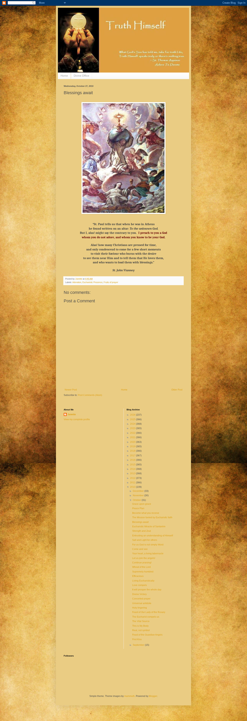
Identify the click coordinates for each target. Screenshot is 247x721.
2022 (133, 433)
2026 (133, 414)
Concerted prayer (141, 598)
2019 (133, 446)
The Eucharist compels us (145, 616)
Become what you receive (145, 513)
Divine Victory (139, 594)
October (137, 500)
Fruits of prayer (111, 282)
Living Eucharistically (143, 580)
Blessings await (140, 522)
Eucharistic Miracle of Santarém (148, 526)
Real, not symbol (141, 630)
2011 (133, 482)
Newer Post (71, 389)
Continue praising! (141, 562)
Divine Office (81, 75)
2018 (133, 451)
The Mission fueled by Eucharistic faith (152, 517)
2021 (133, 437)
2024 (133, 424)
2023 (133, 428)
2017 (133, 455)
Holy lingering (139, 607)
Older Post (176, 389)
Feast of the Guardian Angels (147, 634)
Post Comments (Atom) (90, 395)
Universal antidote (141, 603)
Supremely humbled (142, 571)
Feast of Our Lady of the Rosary (148, 612)
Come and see (140, 549)
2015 (133, 464)
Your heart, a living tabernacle (147, 553)
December (138, 491)
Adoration (76, 282)
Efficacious (138, 576)
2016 (133, 460)
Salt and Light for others (144, 540)
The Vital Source (141, 621)
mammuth (129, 696)
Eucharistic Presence (92, 282)
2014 (133, 469)
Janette (72, 414)
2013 (133, 473)
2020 (133, 442)
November (138, 495)
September (139, 645)
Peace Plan (138, 508)
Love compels (139, 585)
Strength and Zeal (141, 531)
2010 (133, 487)
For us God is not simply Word (147, 544)
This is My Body (140, 626)
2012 (133, 478)
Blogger (153, 696)
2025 (133, 419)
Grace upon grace (141, 504)
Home (64, 75)
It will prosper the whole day (146, 589)
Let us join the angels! (143, 558)
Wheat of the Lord (141, 567)
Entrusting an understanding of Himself (152, 535)
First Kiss (137, 639)
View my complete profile (77, 419)
